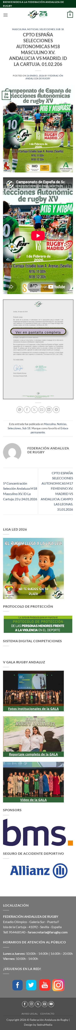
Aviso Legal (29, 1013)
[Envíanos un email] (45, 1004)
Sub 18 (60, 29)
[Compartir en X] (34, 409)
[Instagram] (58, 985)
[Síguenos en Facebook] (25, 1004)
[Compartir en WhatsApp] (19, 409)
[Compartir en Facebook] (27, 409)
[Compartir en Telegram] (56, 409)
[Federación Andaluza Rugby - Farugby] (38, 15)
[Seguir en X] (38, 1004)
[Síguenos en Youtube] (51, 1004)
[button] (5, 15)
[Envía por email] (41, 409)
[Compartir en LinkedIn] (49, 409)
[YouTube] (44, 985)
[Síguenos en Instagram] (31, 1004)
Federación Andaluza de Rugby (44, 77)
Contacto (47, 1013)
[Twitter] (31, 985)
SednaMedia (44, 1024)
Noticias (32, 29)
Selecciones (47, 29)
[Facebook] (17, 985)
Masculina (19, 29)
